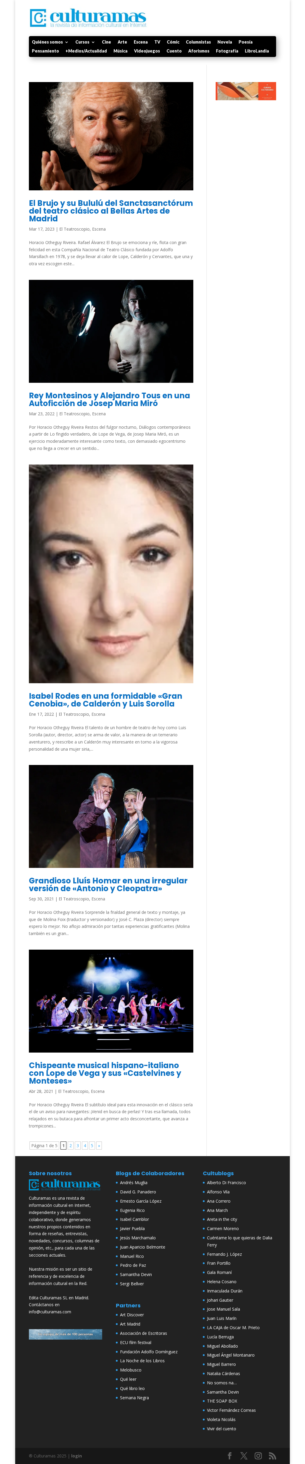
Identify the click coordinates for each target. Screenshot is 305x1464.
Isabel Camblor (134, 1219)
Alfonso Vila (218, 1192)
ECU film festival (135, 1342)
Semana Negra (134, 1397)
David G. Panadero (138, 1192)
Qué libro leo (132, 1388)
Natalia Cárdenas (223, 1373)
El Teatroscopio (74, 229)
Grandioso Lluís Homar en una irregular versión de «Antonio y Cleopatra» (108, 884)
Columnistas (198, 42)
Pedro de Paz (133, 1265)
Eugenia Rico (132, 1210)
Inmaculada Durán (224, 1291)
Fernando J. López (224, 1254)
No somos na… (222, 1383)
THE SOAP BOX (222, 1401)
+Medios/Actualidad (86, 51)
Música (120, 51)
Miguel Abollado (222, 1346)
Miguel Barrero (221, 1364)
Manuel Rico (132, 1256)
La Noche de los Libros (142, 1360)
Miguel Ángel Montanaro (231, 1355)
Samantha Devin (136, 1274)
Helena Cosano (221, 1281)
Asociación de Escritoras (143, 1333)
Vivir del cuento (221, 1428)
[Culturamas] (65, 1191)
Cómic (173, 42)
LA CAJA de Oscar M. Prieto (233, 1327)
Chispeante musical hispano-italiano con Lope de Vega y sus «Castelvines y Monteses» (105, 1073)
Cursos (82, 42)
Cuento (174, 51)
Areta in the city (222, 1219)
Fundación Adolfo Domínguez (149, 1352)
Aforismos (198, 51)
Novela (224, 42)
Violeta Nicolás (221, 1419)
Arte (122, 42)
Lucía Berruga (220, 1337)
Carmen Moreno (223, 1228)
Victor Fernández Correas (231, 1410)
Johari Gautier (220, 1300)
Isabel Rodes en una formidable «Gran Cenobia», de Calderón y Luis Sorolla (105, 700)
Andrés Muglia (133, 1182)
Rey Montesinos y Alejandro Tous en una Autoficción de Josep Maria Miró (109, 399)
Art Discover (132, 1315)
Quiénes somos (47, 42)
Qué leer (128, 1379)
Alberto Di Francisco (226, 1182)
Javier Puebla (132, 1228)
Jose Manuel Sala (223, 1309)
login (76, 1456)
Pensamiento (45, 51)
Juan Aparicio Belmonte (142, 1247)
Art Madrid (130, 1324)
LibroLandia (257, 51)
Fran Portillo (219, 1263)
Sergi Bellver (132, 1283)
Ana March (217, 1210)
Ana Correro (219, 1201)
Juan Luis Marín (221, 1318)
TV (157, 42)
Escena (141, 42)
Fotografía (227, 51)
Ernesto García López (140, 1201)
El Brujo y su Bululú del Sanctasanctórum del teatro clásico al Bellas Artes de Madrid (111, 211)
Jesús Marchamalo (138, 1238)
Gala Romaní (219, 1272)
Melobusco (130, 1370)
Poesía (246, 42)
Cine (106, 42)
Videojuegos (147, 51)
